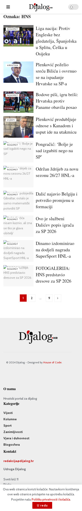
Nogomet (12, 29)
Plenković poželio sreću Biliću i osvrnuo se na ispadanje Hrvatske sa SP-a (56, 74)
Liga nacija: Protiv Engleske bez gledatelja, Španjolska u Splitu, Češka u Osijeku (56, 41)
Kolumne (10, 419)
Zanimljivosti (13, 432)
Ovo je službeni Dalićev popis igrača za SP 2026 (55, 224)
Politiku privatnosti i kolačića (51, 499)
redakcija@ (11, 461)
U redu (42, 505)
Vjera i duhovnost (16, 438)
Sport (7, 425)
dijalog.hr (27, 461)
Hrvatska (12, 65)
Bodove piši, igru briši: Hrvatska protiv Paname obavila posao (57, 100)
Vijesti (11, 120)
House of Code (52, 362)
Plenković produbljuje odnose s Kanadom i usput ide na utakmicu (56, 125)
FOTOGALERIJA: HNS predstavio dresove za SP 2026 (53, 274)
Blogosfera (11, 445)
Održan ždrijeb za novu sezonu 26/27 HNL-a (57, 172)
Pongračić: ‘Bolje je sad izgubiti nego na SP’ (54, 150)
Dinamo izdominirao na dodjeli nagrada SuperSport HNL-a (55, 249)
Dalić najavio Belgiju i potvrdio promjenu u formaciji (56, 200)
